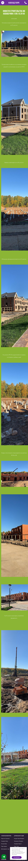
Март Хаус (16, 846)
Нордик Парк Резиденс (19, 838)
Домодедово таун (5, 849)
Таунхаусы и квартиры (6, 835)
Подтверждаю (17, 857)
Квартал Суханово (5, 838)
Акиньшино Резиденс (18, 841)
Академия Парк (4, 841)
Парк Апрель (4, 846)
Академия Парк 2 (18, 844)
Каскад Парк (14, 2)
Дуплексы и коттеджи (19, 835)
